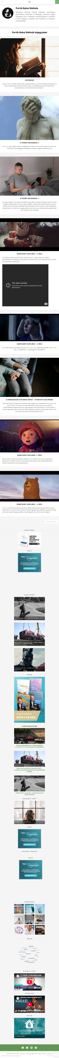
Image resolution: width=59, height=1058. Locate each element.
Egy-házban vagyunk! (20, 1036)
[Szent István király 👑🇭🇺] (29, 909)
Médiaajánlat (10, 1053)
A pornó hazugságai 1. (29, 198)
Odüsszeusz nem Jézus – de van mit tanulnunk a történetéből (26, 668)
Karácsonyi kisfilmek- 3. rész (29, 455)
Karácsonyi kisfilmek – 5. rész (29, 254)
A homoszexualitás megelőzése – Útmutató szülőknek (29, 400)
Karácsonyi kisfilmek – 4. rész (29, 344)
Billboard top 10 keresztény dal (23, 822)
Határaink (29, 80)
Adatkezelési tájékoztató (31, 1053)
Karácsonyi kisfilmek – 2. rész (29, 504)
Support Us (49, 1053)
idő (18, 350)
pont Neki (54, 348)
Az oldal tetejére (52, 1055)
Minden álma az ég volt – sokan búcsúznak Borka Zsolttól (29, 618)
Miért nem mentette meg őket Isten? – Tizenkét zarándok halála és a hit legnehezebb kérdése (29, 643)
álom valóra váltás (31, 348)
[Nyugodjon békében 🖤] (29, 919)
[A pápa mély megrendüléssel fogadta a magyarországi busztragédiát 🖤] (19, 919)
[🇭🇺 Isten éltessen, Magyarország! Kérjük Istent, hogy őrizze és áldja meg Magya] (19, 909)
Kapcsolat (22, 1053)
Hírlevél (39, 1053)
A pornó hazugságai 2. (29, 143)
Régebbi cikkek (50, 521)
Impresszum (16, 1053)
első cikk (6, 146)
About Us (44, 1053)
